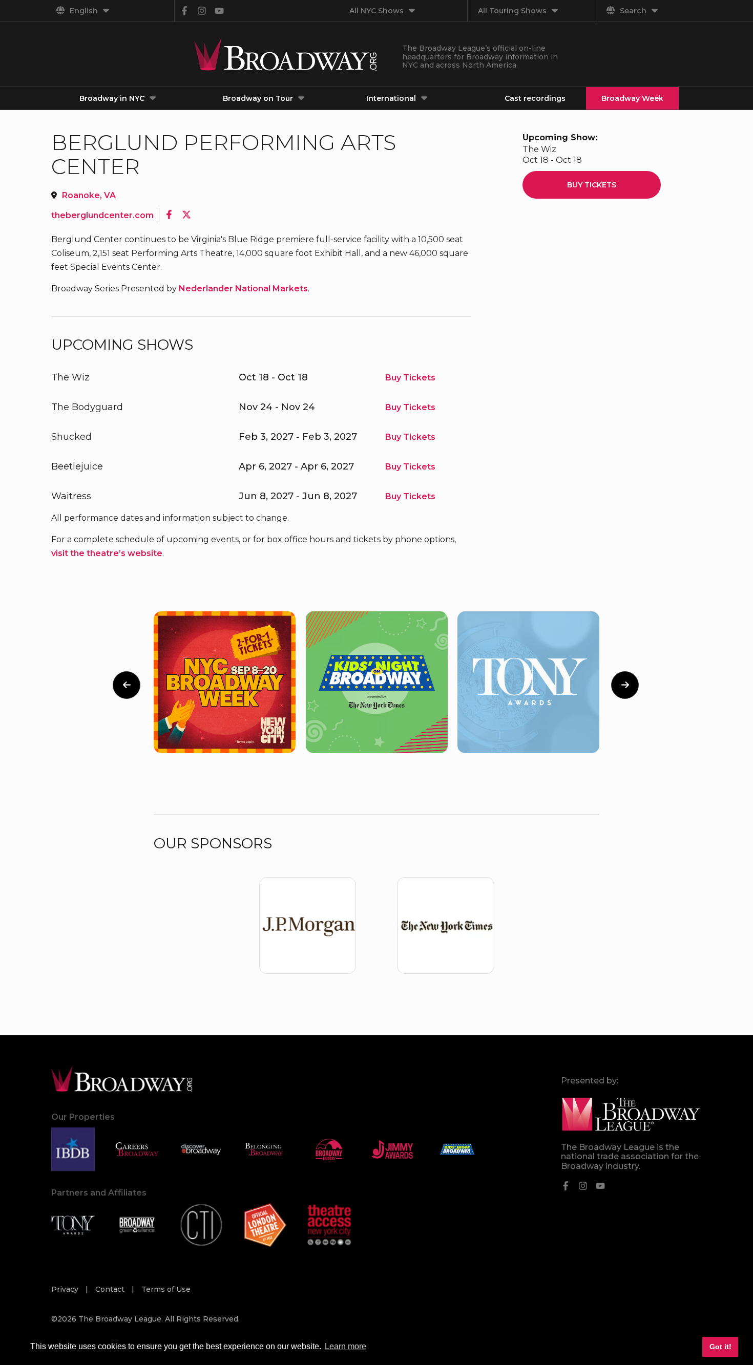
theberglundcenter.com (102, 215)
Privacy (65, 1289)
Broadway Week (632, 98)
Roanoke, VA (89, 195)
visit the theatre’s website (106, 553)
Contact (111, 1289)
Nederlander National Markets (243, 288)
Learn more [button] (345, 1346)
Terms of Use (166, 1289)
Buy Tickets (410, 377)
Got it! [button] (720, 1346)
